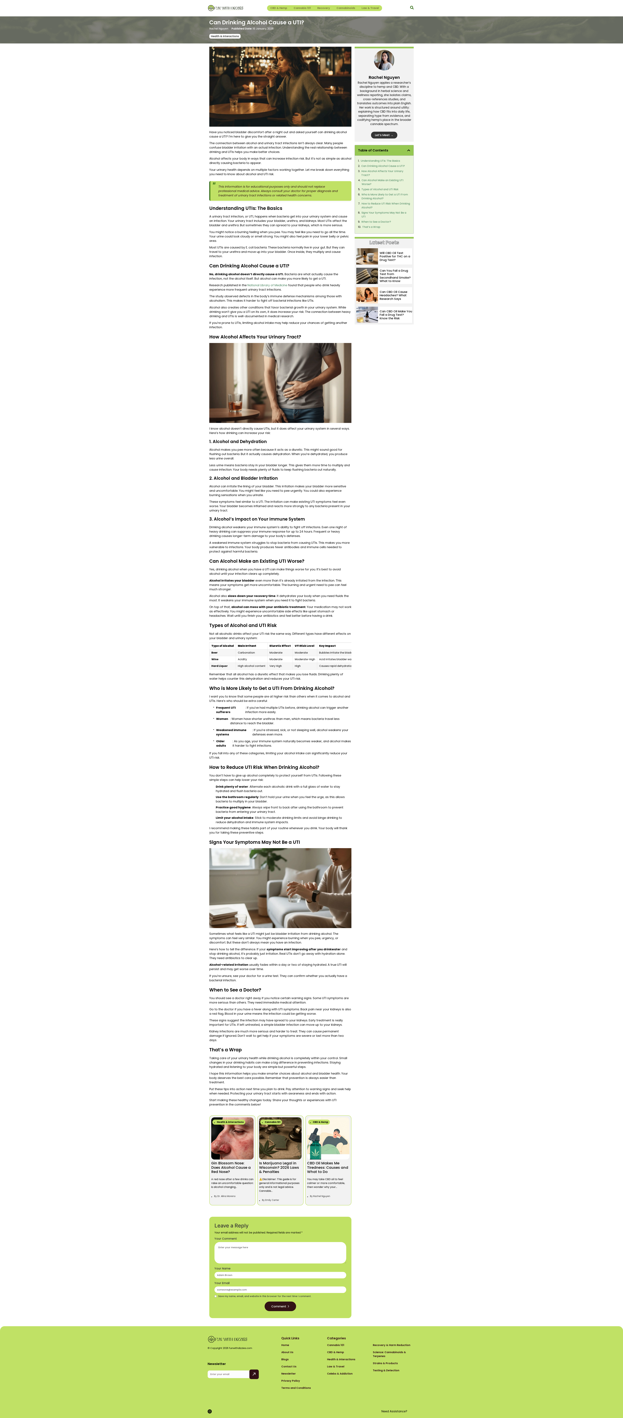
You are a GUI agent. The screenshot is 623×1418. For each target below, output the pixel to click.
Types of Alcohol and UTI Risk (379, 189)
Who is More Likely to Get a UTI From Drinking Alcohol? (384, 196)
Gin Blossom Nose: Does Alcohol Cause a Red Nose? (231, 1167)
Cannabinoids (345, 8)
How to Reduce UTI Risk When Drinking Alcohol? (385, 205)
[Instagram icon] (210, 1411)
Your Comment (225, 1239)
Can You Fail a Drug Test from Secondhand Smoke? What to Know (395, 276)
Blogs (285, 1359)
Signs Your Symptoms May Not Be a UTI (383, 214)
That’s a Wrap (371, 227)
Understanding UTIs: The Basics (380, 161)
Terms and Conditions (296, 1388)
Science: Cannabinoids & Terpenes (389, 1354)
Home (285, 1345)
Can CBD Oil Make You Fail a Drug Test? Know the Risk (396, 314)
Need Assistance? (394, 1411)
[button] (408, 150)
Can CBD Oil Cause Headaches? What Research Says (393, 295)
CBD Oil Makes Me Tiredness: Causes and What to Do (327, 1167)
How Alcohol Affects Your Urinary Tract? (382, 173)
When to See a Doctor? (376, 222)
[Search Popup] (412, 7)
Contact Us (288, 1366)
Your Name (222, 1268)
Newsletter (288, 1374)
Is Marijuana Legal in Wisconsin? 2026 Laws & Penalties (279, 1167)
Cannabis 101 (302, 8)
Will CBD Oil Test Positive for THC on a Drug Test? (395, 256)
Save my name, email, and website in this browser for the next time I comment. (264, 1296)
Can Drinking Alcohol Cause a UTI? (383, 166)
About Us (287, 1352)
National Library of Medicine (267, 285)
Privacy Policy (290, 1381)
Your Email (222, 1283)
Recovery (323, 8)
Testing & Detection (386, 1370)
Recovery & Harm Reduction (391, 1345)
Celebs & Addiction (340, 1374)
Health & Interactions (225, 36)
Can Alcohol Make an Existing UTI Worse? (382, 182)
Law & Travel (370, 8)
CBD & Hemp (278, 8)
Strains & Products (385, 1363)
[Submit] (254, 1374)
